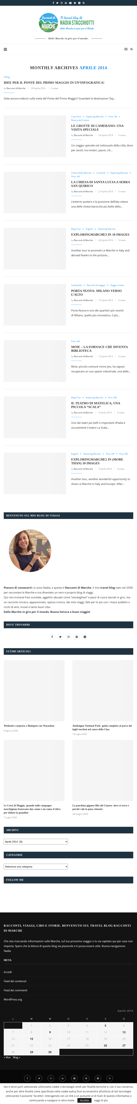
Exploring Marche (95, 116)
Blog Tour (76, 229)
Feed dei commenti (15, 990)
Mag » (16, 1057)
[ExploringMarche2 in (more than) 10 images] (35, 473)
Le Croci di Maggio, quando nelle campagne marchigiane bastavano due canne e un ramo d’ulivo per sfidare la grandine (32, 809)
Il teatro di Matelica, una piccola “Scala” (95, 405)
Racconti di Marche (16, 88)
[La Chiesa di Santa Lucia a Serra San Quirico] (35, 192)
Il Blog (7, 77)
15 (31, 1039)
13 (124, 1032)
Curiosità (101, 173)
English (89, 229)
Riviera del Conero (80, 120)
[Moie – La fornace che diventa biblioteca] (35, 361)
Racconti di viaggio (96, 285)
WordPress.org (13, 999)
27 (124, 1045)
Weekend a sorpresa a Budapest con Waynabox (29, 725)
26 (105, 1045)
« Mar (7, 1057)
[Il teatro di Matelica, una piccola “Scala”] (35, 417)
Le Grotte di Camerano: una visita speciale (97, 127)
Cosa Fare (76, 116)
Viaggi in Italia (117, 285)
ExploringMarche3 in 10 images (100, 234)
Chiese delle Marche (81, 173)
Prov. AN (113, 116)
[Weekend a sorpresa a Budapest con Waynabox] (34, 690)
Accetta (84, 1100)
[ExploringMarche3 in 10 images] (35, 249)
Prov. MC (112, 397)
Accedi (8, 972)
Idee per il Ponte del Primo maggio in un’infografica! (54, 82)
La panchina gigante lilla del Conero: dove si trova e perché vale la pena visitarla (100, 807)
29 (31, 1052)
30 (50, 1052)
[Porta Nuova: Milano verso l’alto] (35, 305)
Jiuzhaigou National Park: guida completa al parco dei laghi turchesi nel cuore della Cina (102, 727)
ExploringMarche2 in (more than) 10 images (97, 461)
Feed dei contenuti (15, 981)
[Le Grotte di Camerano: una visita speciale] (35, 136)
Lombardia (76, 285)
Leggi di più (101, 1100)
